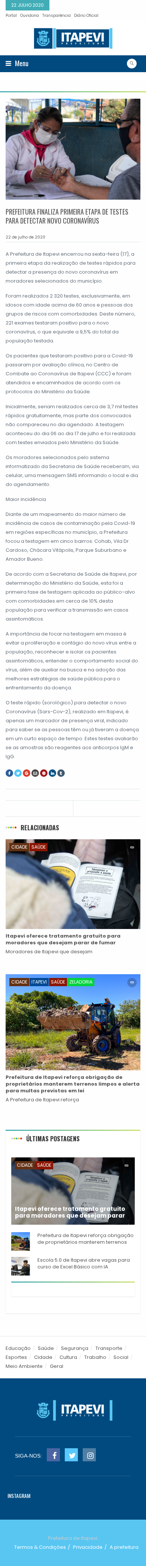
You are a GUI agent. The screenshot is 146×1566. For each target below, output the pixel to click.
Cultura (68, 1357)
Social (120, 1357)
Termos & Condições (40, 1547)
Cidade (19, 847)
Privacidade (88, 1547)
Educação (18, 1348)
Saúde (38, 847)
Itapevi (39, 982)
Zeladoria (80, 982)
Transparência (56, 15)
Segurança (74, 1348)
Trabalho (95, 1357)
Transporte (108, 1348)
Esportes (16, 1357)
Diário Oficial (86, 15)
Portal (11, 15)
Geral (56, 1366)
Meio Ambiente (24, 1366)
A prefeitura (124, 1547)
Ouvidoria (29, 15)
